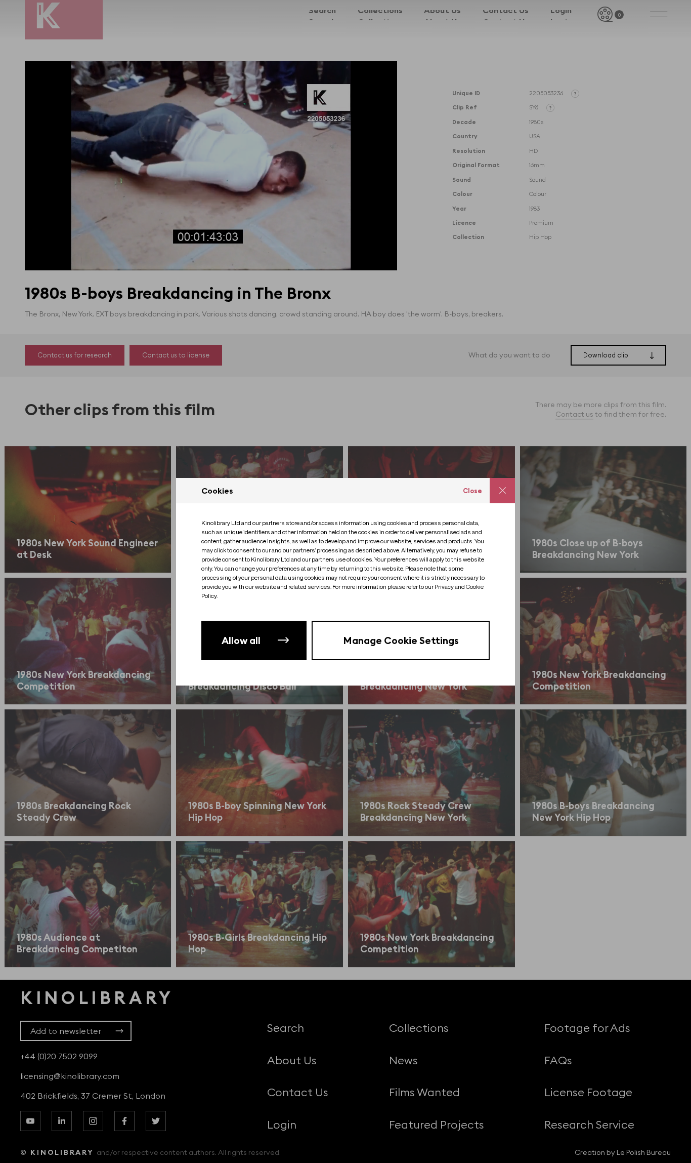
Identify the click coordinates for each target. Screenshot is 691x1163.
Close (472, 491)
